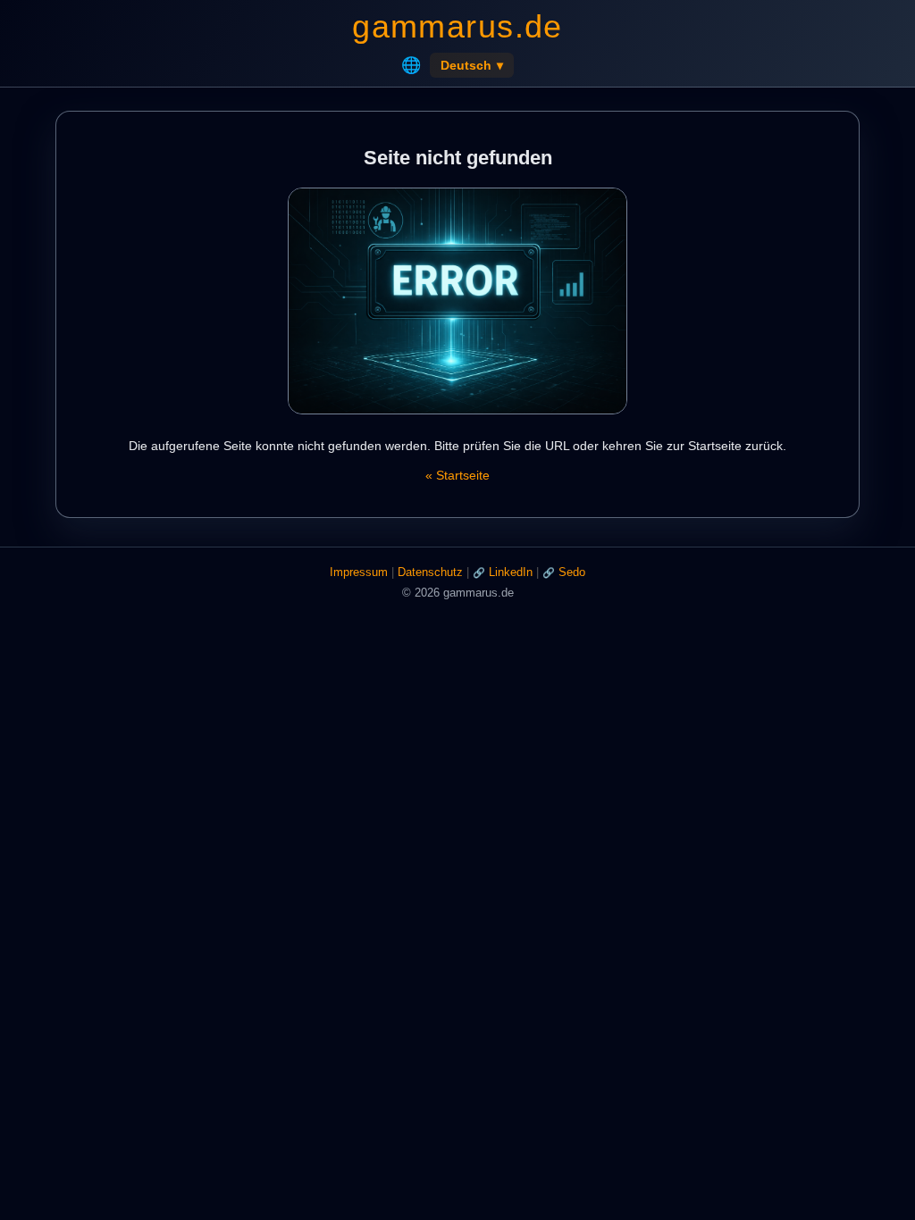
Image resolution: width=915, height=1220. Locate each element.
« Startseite (457, 475)
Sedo (571, 572)
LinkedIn (511, 572)
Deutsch (472, 65)
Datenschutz (430, 572)
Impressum (359, 572)
